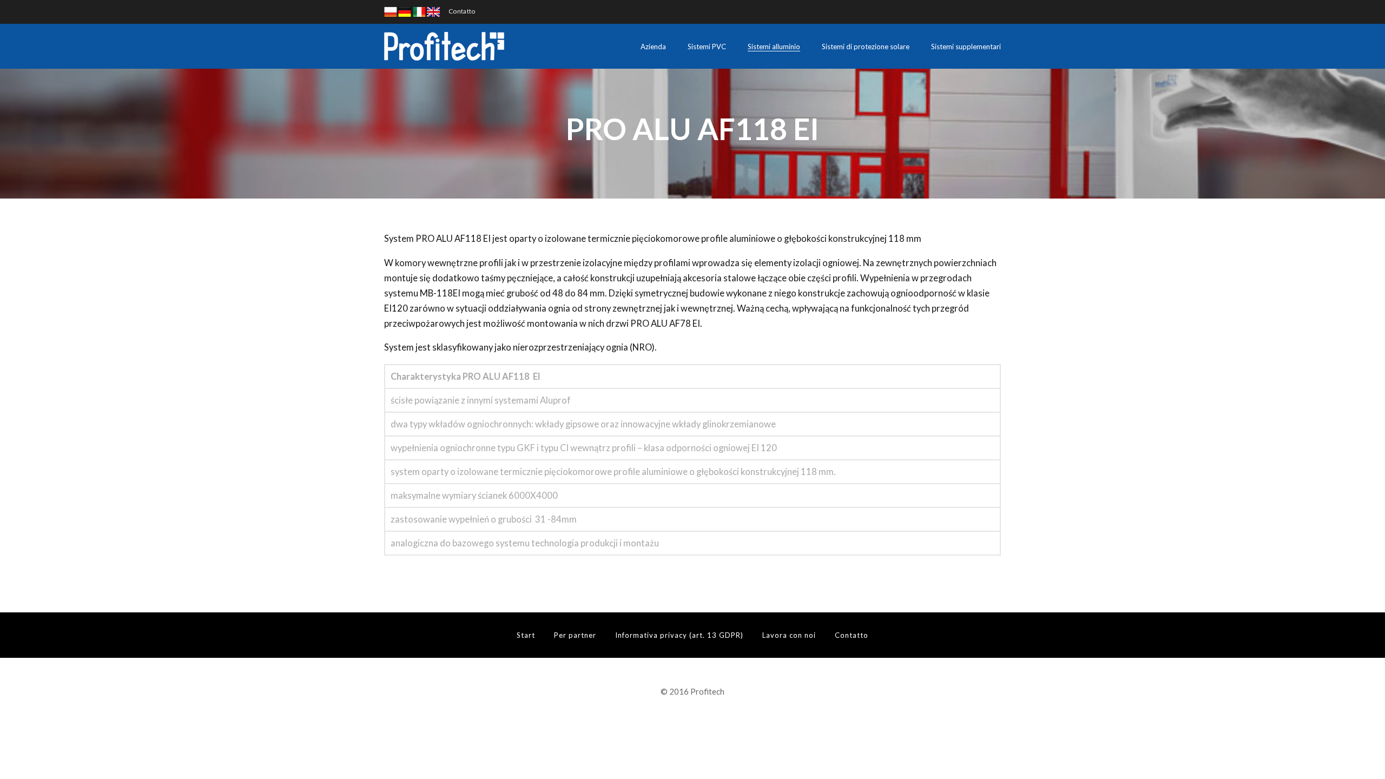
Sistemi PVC (707, 46)
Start (526, 635)
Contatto (462, 11)
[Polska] (390, 11)
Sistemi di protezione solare (865, 46)
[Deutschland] (404, 11)
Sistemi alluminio (774, 46)
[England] (433, 11)
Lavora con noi (789, 635)
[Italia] (419, 11)
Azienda (653, 46)
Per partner (575, 635)
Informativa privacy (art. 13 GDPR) (679, 635)
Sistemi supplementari (966, 46)
